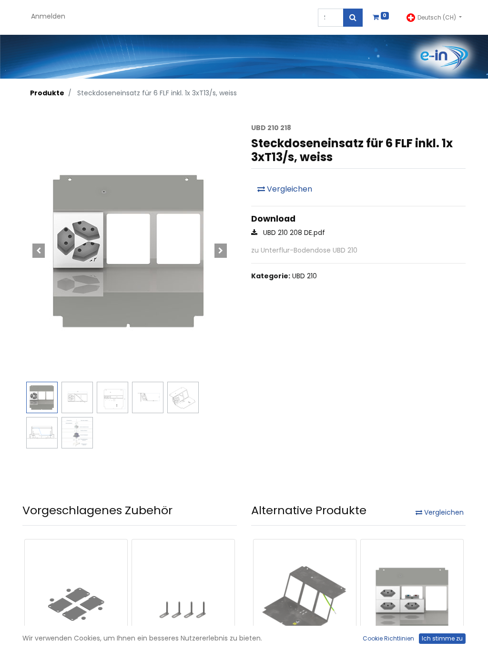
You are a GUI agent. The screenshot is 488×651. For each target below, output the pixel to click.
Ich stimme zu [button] (442, 638)
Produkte (47, 93)
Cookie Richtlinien (388, 638)
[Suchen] (353, 18)
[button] (38, 250)
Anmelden (48, 16)
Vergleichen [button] (288, 188)
